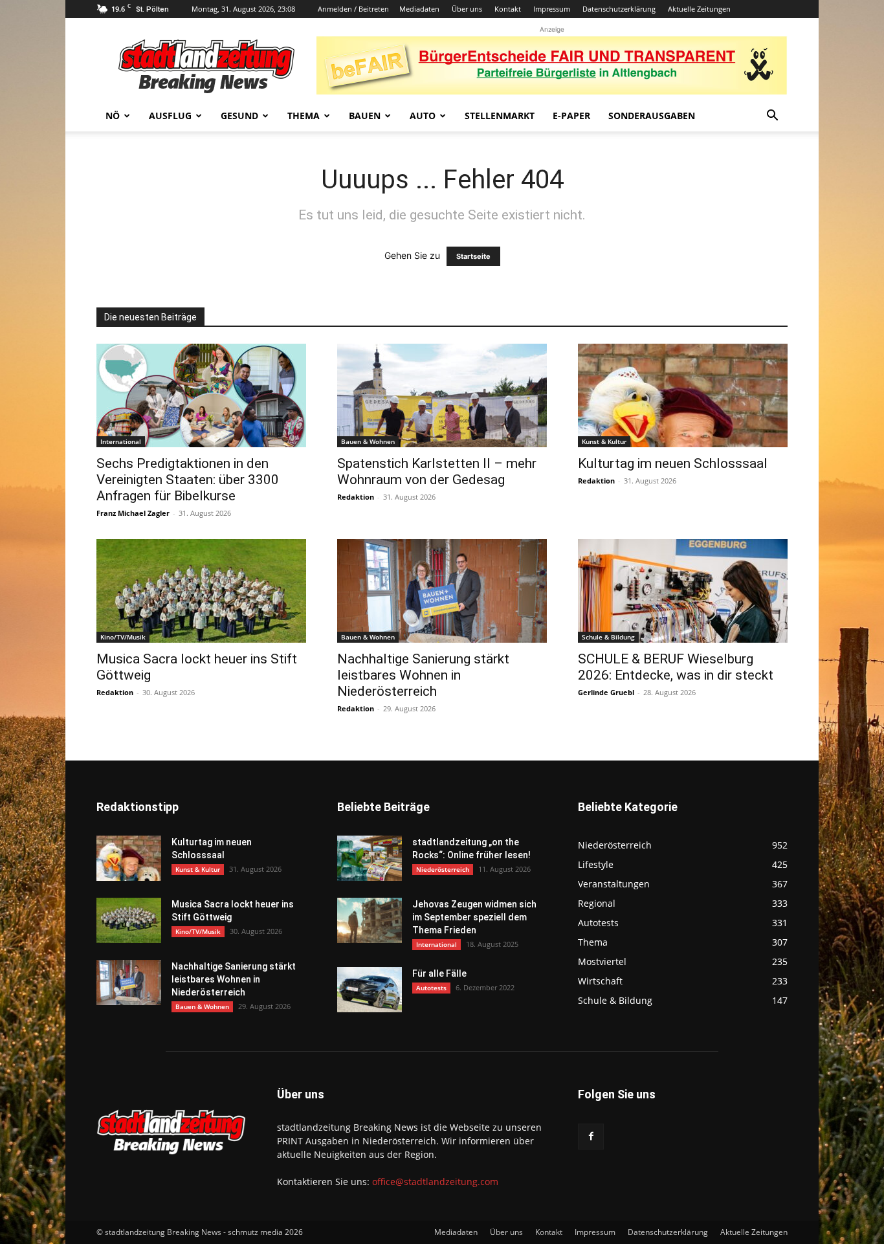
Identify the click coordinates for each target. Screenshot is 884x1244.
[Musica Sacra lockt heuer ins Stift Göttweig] (201, 591)
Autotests (431, 987)
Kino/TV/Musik (123, 636)
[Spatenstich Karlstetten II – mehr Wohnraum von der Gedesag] (442, 395)
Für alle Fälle (439, 973)
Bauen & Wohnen (368, 441)
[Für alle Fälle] (369, 989)
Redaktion (355, 497)
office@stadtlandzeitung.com (435, 1181)
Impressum (551, 9)
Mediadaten (419, 9)
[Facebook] (591, 1137)
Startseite (473, 256)
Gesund (239, 115)
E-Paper (571, 115)
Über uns (467, 9)
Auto (423, 115)
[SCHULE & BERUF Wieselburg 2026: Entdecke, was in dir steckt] (683, 591)
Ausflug (170, 115)
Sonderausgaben (651, 115)
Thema (303, 115)
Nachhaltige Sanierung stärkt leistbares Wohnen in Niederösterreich (423, 675)
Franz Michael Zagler (133, 513)
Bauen (365, 115)
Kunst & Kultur (604, 441)
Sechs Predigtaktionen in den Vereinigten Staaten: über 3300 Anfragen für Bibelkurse (187, 480)
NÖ (112, 115)
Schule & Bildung (608, 636)
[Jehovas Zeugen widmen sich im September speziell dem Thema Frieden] (369, 920)
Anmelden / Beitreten (353, 9)
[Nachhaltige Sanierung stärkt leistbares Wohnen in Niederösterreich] (442, 591)
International (120, 441)
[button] (772, 117)
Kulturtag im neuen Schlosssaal (673, 463)
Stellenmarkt (500, 115)
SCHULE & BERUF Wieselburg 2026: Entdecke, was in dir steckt (675, 667)
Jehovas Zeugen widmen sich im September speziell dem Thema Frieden (474, 917)
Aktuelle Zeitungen (699, 9)
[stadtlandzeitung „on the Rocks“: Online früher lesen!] (369, 858)
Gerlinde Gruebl (606, 692)
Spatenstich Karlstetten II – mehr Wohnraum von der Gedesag (436, 471)
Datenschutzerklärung (619, 9)
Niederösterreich (442, 869)
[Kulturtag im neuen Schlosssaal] (683, 395)
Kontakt (507, 9)
